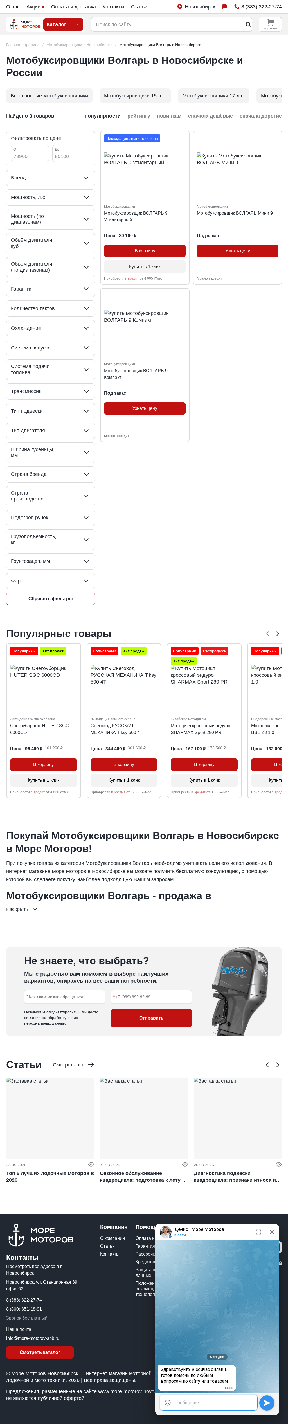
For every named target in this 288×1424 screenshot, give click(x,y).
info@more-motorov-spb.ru (32, 1338)
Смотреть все (69, 1065)
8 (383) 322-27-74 (24, 1300)
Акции (33, 7)
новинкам (169, 116)
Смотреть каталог (40, 1352)
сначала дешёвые (210, 116)
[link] (160, 44)
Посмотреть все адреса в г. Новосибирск (34, 1270)
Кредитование (150, 1262)
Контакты (113, 7)
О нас (13, 7)
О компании (112, 1238)
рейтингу (138, 116)
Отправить (151, 1018)
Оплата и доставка (73, 7)
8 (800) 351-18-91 (24, 1309)
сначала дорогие (261, 116)
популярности (103, 116)
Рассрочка (146, 1254)
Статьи (139, 7)
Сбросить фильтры (50, 598)
